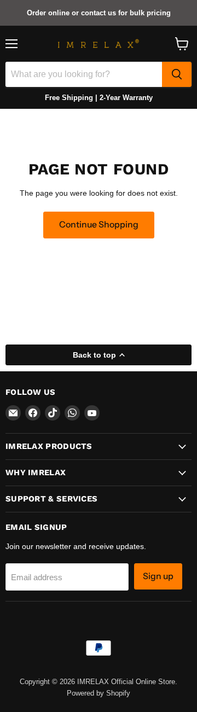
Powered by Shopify (98, 693)
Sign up (158, 576)
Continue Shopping (98, 224)
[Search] (177, 74)
